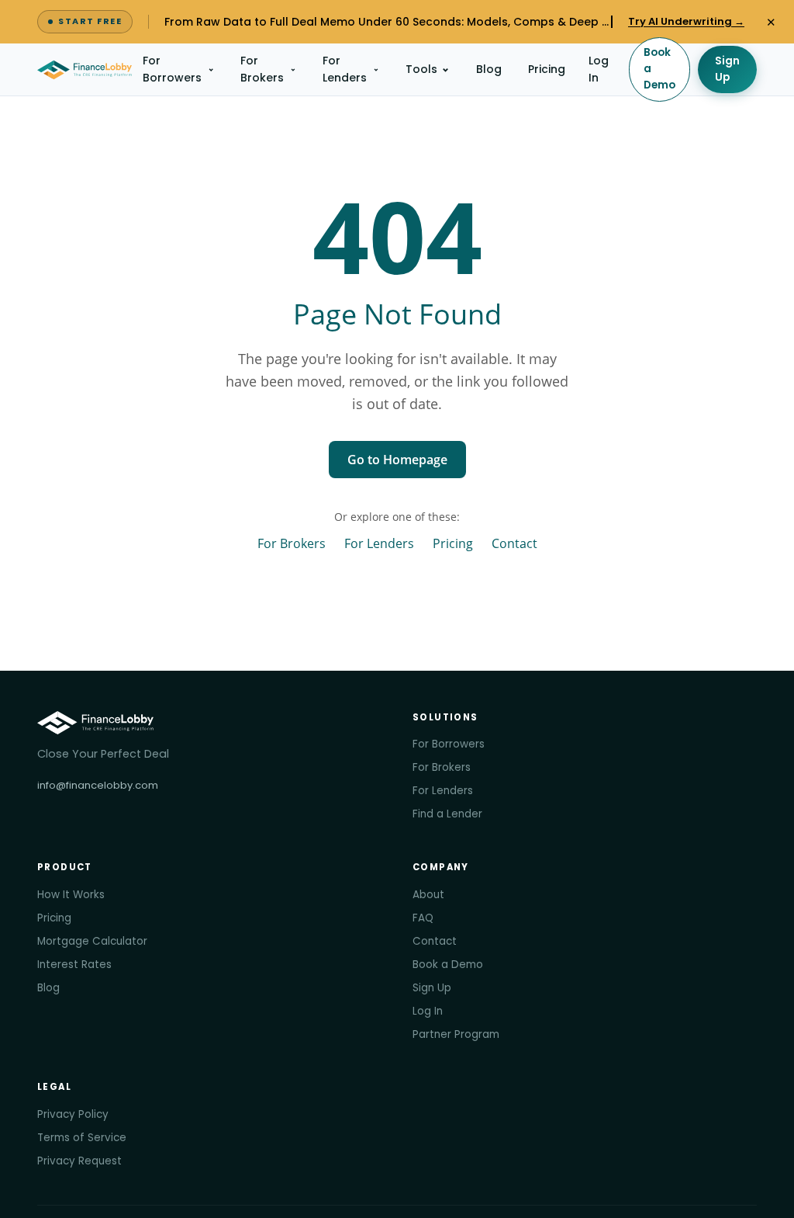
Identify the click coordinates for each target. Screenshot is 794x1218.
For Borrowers (172, 69)
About (428, 894)
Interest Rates (74, 964)
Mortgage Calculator (92, 941)
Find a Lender (447, 814)
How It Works (71, 894)
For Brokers (262, 69)
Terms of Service (81, 1137)
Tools (421, 69)
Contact (514, 543)
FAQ (423, 918)
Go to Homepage (397, 459)
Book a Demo (659, 68)
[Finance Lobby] (84, 70)
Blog (489, 69)
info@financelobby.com (97, 785)
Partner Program (456, 1034)
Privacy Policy (73, 1114)
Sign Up (727, 69)
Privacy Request (79, 1161)
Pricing (546, 69)
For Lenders (345, 69)
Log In (599, 69)
